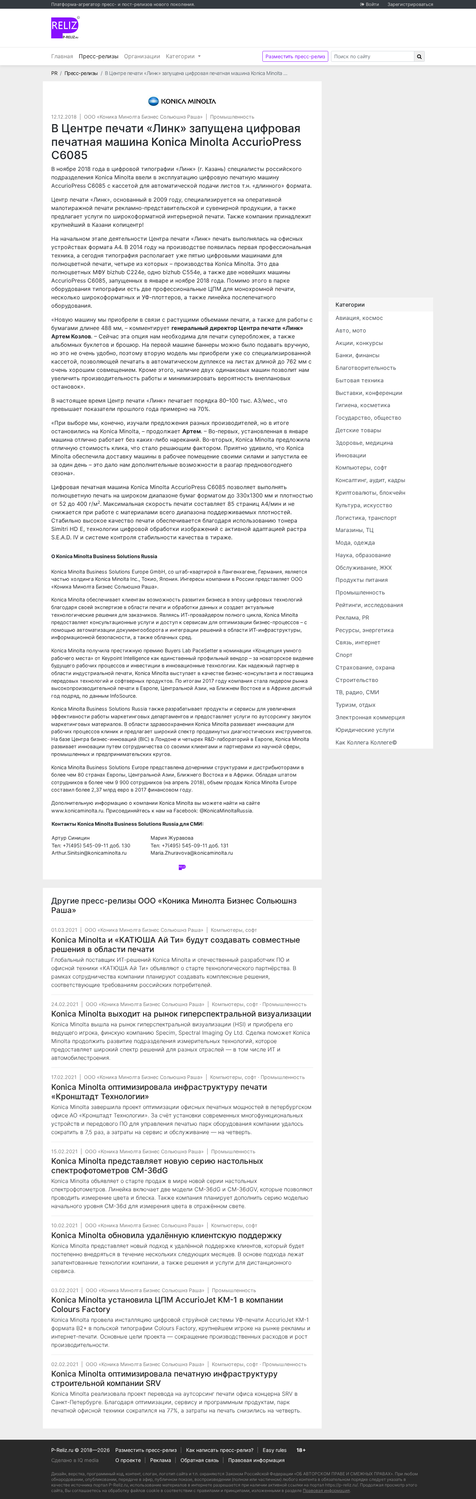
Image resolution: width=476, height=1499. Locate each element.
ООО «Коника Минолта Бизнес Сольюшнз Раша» (143, 117)
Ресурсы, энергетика (365, 630)
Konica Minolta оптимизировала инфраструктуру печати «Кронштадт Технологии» (159, 1091)
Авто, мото (351, 330)
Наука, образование (363, 555)
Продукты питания (362, 579)
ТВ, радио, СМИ (357, 692)
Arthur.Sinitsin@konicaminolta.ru (89, 853)
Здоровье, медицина (364, 442)
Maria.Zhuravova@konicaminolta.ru (192, 853)
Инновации (351, 455)
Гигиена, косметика (363, 405)
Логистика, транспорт (366, 517)
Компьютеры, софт (234, 930)
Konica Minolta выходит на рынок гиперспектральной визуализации (181, 1013)
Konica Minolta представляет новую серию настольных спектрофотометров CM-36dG (157, 1165)
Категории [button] (181, 56)
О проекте (128, 1460)
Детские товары (358, 430)
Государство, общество (368, 417)
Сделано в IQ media (75, 1460)
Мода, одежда (355, 542)
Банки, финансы (357, 355)
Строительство (357, 679)
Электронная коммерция (370, 717)
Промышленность (232, 117)
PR (54, 73)
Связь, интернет (358, 642)
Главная (62, 56)
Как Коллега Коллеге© (366, 742)
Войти (372, 4)
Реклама (160, 1460)
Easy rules (275, 1450)
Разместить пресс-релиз (295, 56)
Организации (142, 56)
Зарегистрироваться (410, 4)
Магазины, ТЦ (355, 529)
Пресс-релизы (100, 56)
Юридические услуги (365, 729)
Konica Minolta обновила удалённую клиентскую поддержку (166, 1235)
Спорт (344, 654)
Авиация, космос (359, 317)
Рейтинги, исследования (369, 604)
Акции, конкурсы (359, 342)
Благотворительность (366, 367)
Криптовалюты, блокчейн (370, 492)
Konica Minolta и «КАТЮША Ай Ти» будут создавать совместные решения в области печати (175, 944)
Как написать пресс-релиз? (219, 1450)
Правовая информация (256, 1460)
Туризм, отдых (356, 704)
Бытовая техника (360, 380)
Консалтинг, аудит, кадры (370, 480)
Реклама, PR (352, 617)
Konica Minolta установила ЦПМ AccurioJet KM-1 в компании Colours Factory (167, 1304)
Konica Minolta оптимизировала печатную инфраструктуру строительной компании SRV (164, 1378)
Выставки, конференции (369, 392)
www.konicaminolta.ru (77, 811)
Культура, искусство (364, 505)
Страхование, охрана (365, 667)
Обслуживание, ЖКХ (364, 567)
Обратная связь (200, 1460)
